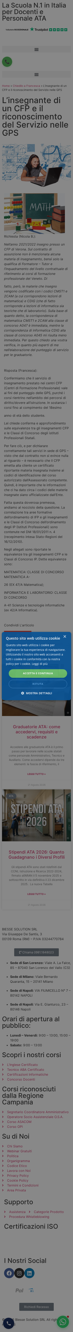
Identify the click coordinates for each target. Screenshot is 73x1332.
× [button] (64, 636)
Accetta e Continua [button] (38, 673)
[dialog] (36, 666)
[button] (36, 693)
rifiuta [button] (37, 684)
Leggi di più (40, 664)
